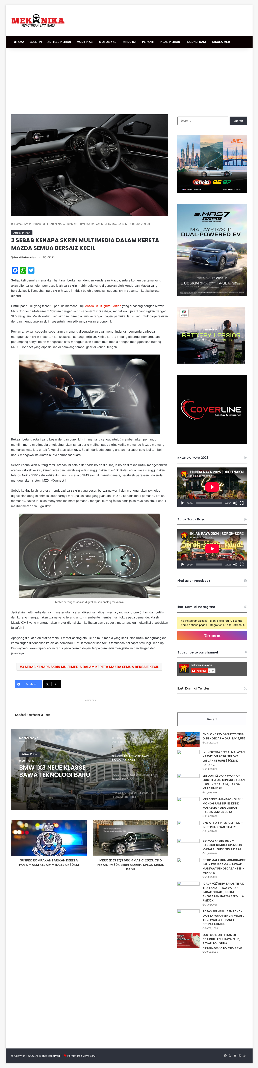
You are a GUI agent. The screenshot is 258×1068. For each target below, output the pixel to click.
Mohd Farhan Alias (25, 257)
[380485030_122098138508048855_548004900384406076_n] (212, 443)
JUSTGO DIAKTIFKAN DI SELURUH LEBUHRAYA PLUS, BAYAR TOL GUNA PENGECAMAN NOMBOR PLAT (223, 941)
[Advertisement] (129, 80)
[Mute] (235, 503)
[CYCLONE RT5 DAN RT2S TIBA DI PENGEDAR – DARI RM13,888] (188, 739)
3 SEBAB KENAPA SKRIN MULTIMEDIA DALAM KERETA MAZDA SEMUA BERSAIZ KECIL (90, 667)
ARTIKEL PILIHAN (59, 41)
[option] (89, 769)
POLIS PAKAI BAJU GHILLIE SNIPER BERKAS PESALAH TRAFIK (56, 771)
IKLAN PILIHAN (170, 41)
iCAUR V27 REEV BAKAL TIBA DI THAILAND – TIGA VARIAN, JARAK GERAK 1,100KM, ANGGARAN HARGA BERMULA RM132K (224, 892)
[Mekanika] (38, 20)
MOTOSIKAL (107, 41)
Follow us (214, 635)
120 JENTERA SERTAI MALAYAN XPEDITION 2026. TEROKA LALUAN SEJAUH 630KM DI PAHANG (224, 758)
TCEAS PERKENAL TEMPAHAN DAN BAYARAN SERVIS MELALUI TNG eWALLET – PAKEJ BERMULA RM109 (224, 917)
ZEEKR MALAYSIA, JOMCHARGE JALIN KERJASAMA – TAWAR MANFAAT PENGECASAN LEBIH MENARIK (224, 866)
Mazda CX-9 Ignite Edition (102, 306)
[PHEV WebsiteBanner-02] (212, 295)
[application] (212, 487)
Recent (212, 719)
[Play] (183, 503)
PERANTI (148, 41)
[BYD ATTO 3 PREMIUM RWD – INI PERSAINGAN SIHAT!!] (188, 828)
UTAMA (19, 41)
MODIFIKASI (85, 41)
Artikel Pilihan (32, 223)
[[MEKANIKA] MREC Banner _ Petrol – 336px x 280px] (212, 191)
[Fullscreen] (242, 503)
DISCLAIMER (221, 41)
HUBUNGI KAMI (196, 41)
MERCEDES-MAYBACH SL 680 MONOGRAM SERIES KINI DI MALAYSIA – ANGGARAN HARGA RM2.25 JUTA (223, 805)
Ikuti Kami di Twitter (193, 688)
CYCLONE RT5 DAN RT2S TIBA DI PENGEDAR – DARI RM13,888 (224, 736)
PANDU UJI (129, 41)
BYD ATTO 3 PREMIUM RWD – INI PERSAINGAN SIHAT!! (223, 825)
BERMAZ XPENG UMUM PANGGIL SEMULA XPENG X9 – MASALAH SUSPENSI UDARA (224, 845)
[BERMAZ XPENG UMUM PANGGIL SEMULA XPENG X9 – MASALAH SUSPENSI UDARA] (188, 846)
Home (18, 223)
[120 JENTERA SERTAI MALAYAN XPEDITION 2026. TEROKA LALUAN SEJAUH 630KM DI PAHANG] (188, 757)
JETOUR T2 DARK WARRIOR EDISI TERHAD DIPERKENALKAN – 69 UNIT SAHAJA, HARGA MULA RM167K (224, 782)
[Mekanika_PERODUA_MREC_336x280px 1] (211, 362)
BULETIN (36, 41)
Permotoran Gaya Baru (81, 1055)
